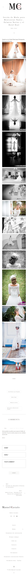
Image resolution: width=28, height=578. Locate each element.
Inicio (14, 525)
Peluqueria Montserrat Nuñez (12, 408)
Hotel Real (14, 397)
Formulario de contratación (14, 533)
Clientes (14, 548)
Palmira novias (14, 402)
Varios (15, 28)
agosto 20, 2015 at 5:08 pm (17, 428)
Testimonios (14, 552)
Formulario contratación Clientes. (14, 556)
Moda (12, 28)
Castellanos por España (14, 391)
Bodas (14, 529)
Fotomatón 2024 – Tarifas (14, 560)
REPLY (3, 437)
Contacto (14, 544)
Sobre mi (14, 540)
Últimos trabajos (14, 537)
